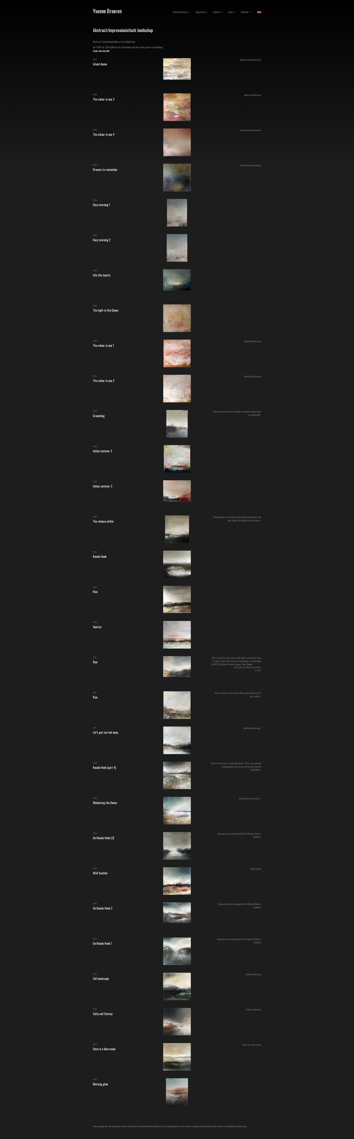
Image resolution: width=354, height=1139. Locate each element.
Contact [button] (245, 12)
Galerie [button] (217, 12)
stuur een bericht (101, 51)
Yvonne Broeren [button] (180, 12)
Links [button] (230, 12)
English (259, 12)
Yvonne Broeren (107, 11)
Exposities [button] (200, 12)
